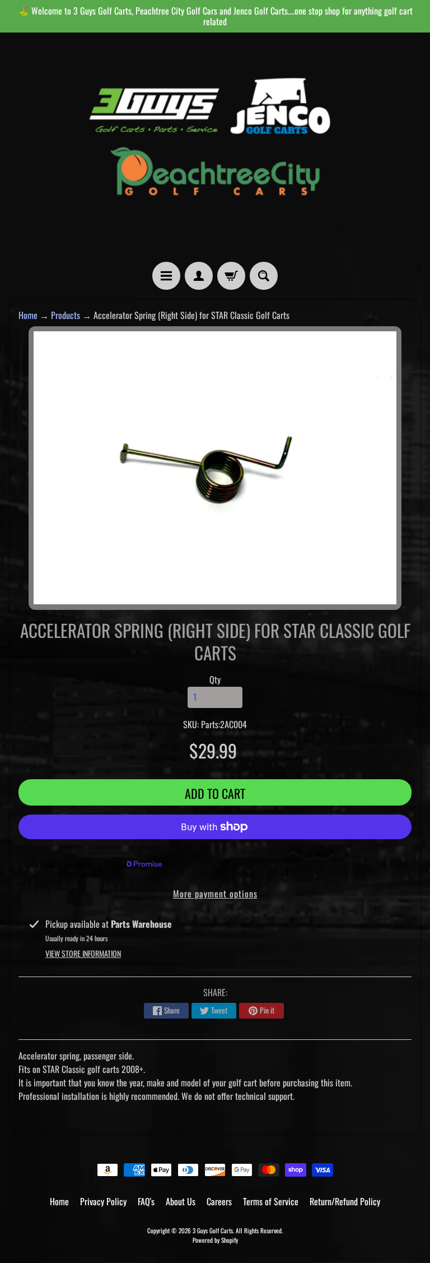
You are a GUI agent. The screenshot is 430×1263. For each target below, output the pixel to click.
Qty (215, 679)
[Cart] (231, 276)
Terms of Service (270, 1201)
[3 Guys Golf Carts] (215, 147)
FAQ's (146, 1201)
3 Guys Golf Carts (213, 1230)
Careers (219, 1201)
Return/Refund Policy (345, 1201)
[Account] (199, 276)
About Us (180, 1201)
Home (28, 315)
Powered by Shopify (215, 1240)
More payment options (215, 893)
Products (65, 315)
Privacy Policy (103, 1201)
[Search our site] (264, 276)
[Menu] (166, 276)
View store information (83, 953)
